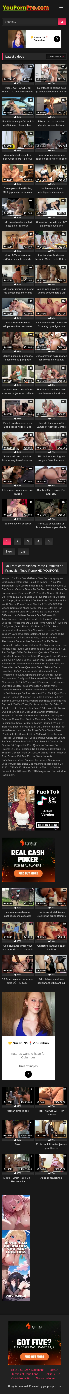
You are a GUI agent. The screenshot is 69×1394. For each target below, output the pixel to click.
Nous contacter (45, 1378)
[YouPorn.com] (28, 8)
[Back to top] (58, 1383)
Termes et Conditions (25, 1374)
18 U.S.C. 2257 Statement (27, 1369)
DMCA (54, 1369)
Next (9, 551)
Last (23, 551)
